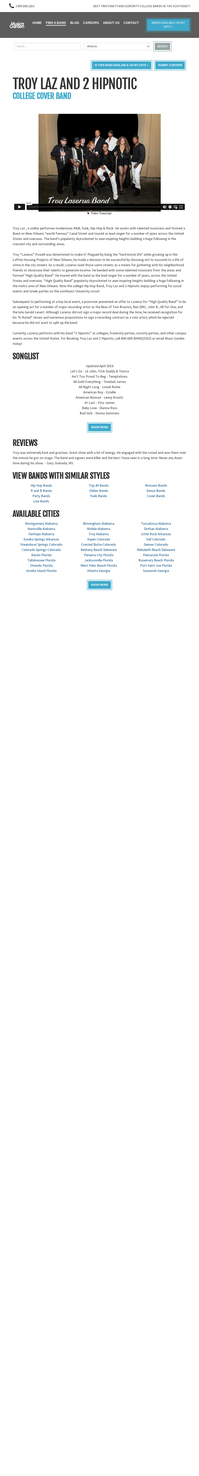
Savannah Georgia (156, 570)
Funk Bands (98, 496)
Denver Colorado (156, 544)
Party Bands (41, 496)
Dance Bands (156, 490)
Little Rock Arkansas (156, 534)
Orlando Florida (41, 565)
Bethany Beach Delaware (99, 549)
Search (162, 46)
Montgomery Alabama (41, 523)
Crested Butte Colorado (98, 544)
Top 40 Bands (99, 485)
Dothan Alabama (156, 528)
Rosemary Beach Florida (156, 560)
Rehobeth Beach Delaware (156, 549)
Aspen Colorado (98, 539)
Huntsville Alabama (41, 528)
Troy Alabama (99, 534)
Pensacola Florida (156, 555)
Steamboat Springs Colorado (41, 544)
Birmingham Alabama (98, 523)
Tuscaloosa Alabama (156, 523)
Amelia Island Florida (41, 570)
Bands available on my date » (168, 24)
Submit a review (170, 65)
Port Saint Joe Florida (156, 565)
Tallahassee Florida (41, 560)
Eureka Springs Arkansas (41, 539)
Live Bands (41, 501)
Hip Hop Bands (41, 485)
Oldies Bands (98, 490)
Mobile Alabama (98, 528)
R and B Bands (41, 490)
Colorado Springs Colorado (41, 549)
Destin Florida (41, 555)
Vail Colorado (156, 539)
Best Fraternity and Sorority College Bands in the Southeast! (141, 6)
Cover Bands (156, 496)
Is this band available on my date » (121, 65)
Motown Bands (156, 485)
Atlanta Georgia (98, 570)
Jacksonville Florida (98, 560)
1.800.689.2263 (25, 6)
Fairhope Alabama (41, 534)
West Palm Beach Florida (99, 565)
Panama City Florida (98, 555)
